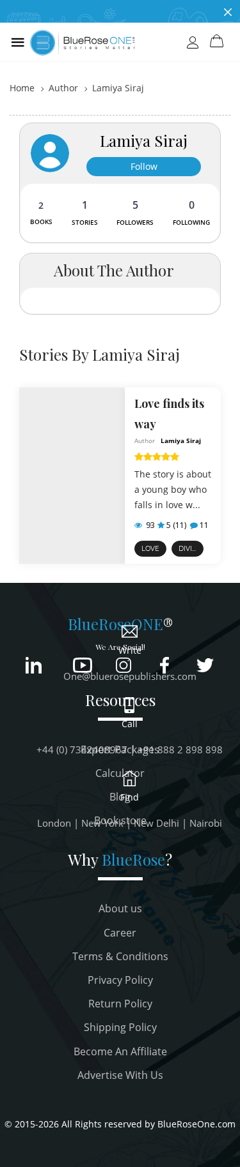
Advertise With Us (120, 1075)
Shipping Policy (120, 1027)
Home (22, 88)
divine (190, 549)
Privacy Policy (120, 980)
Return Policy (120, 1004)
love (150, 549)
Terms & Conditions (120, 956)
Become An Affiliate (120, 1051)
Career (120, 933)
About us (120, 908)
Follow (144, 166)
